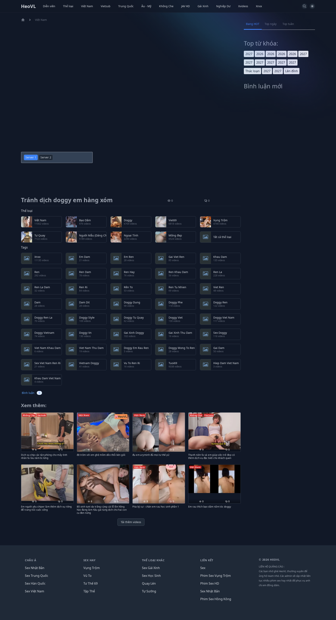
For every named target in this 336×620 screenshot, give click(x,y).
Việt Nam (87, 6)
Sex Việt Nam (34, 591)
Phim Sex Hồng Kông (215, 599)
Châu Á (30, 560)
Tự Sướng (149, 591)
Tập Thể (89, 591)
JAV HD (185, 6)
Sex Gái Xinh (151, 568)
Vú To (87, 575)
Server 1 (30, 157)
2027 (248, 54)
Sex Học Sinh (151, 575)
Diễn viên (49, 6)
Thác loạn (252, 71)
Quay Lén (149, 583)
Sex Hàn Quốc (35, 583)
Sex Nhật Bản (34, 568)
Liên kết (206, 560)
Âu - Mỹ (146, 6)
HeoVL (28, 6)
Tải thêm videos (131, 522)
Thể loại (68, 6)
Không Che (166, 6)
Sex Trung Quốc (36, 575)
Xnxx (259, 6)
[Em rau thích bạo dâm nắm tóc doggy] (214, 479)
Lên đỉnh (291, 71)
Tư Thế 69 (90, 583)
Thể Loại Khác (153, 560)
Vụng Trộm (91, 568)
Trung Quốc (126, 6)
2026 (259, 54)
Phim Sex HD (209, 583)
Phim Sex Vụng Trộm (215, 575)
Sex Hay (89, 560)
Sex (202, 568)
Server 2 (45, 157)
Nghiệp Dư (223, 6)
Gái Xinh (203, 6)
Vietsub (105, 6)
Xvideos (243, 6)
